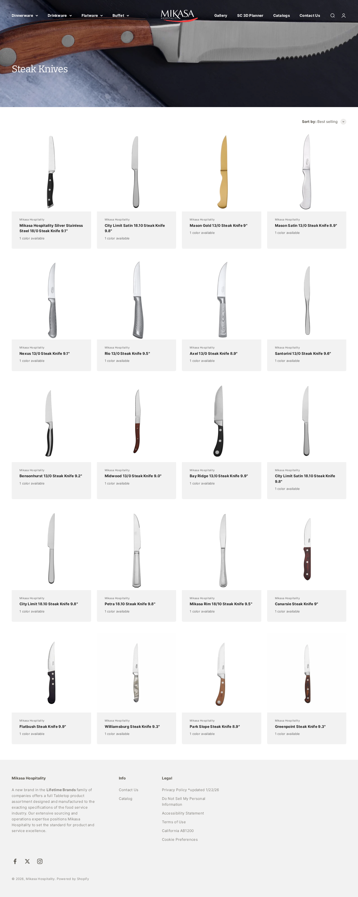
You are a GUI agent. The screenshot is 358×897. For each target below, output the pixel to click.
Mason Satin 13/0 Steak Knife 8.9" (306, 225)
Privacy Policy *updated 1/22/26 (190, 789)
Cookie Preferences (180, 839)
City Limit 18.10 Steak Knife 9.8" (48, 604)
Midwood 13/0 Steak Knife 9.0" (133, 476)
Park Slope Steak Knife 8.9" (215, 726)
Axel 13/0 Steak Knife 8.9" (214, 353)
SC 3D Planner (250, 15)
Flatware (90, 15)
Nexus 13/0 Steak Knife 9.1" (44, 353)
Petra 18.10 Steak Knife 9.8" (130, 604)
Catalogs (281, 15)
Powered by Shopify (73, 879)
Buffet (118, 15)
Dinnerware (22, 15)
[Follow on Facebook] (15, 861)
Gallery (220, 15)
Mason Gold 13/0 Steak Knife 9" (218, 225)
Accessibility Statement (183, 813)
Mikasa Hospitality (31, 219)
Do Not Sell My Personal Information (184, 801)
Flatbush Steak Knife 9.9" (42, 726)
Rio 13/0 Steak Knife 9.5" (127, 353)
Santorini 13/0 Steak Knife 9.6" (303, 353)
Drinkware (57, 15)
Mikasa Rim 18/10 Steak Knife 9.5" (221, 604)
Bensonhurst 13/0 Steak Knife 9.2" (50, 476)
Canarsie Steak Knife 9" (296, 604)
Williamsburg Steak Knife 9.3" (132, 726)
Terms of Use (174, 822)
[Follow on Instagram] (40, 861)
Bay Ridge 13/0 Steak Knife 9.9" (219, 476)
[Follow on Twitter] (27, 861)
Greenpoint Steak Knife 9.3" (300, 726)
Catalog (125, 798)
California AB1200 (178, 830)
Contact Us (310, 15)
